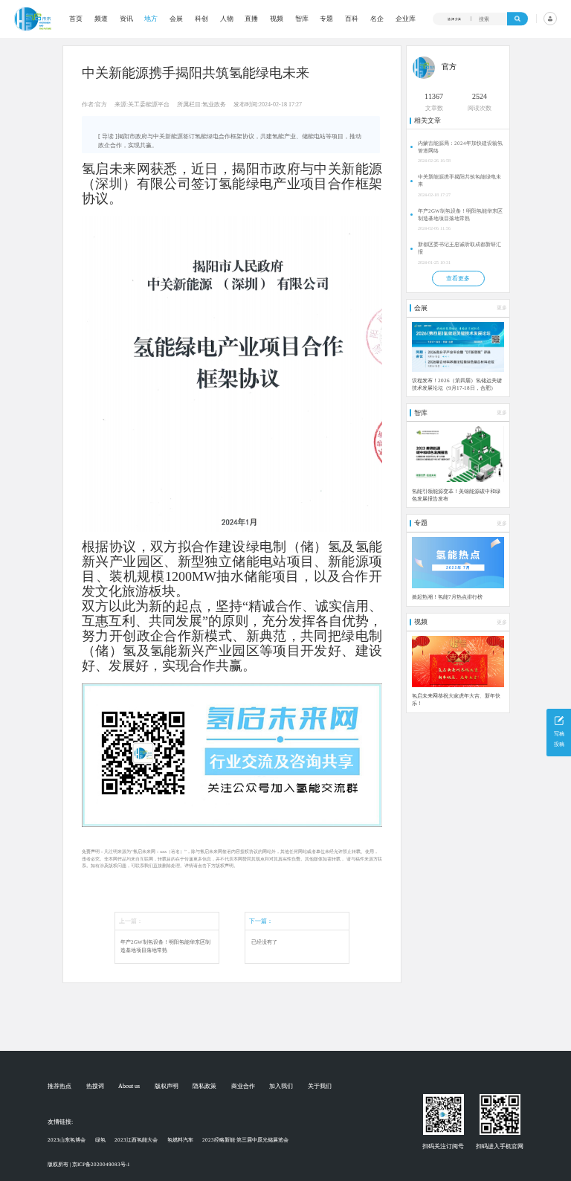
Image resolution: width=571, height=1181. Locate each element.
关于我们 (320, 1087)
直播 (251, 19)
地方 (151, 19)
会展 (176, 19)
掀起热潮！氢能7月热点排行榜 (447, 597)
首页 (76, 19)
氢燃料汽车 (180, 1140)
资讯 (126, 19)
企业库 (406, 19)
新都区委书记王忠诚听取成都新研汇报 (459, 248)
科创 (201, 19)
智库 (302, 19)
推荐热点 (59, 1087)
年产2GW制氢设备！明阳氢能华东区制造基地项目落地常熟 (165, 946)
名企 (377, 19)
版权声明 (166, 1087)
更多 (502, 308)
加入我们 (281, 1087)
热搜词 (95, 1087)
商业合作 (243, 1087)
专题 (326, 19)
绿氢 (100, 1140)
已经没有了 (264, 942)
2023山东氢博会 (67, 1140)
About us (129, 1087)
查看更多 (458, 278)
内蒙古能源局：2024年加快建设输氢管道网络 (460, 147)
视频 (276, 19)
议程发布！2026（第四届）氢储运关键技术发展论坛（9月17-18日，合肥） (457, 384)
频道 (101, 19)
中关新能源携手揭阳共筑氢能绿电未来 (459, 180)
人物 (226, 19)
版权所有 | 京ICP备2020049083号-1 (89, 1165)
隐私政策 (204, 1087)
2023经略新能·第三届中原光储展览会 (245, 1140)
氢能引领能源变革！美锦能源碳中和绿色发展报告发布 (456, 495)
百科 (351, 19)
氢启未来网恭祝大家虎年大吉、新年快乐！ (456, 700)
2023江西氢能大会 (136, 1140)
